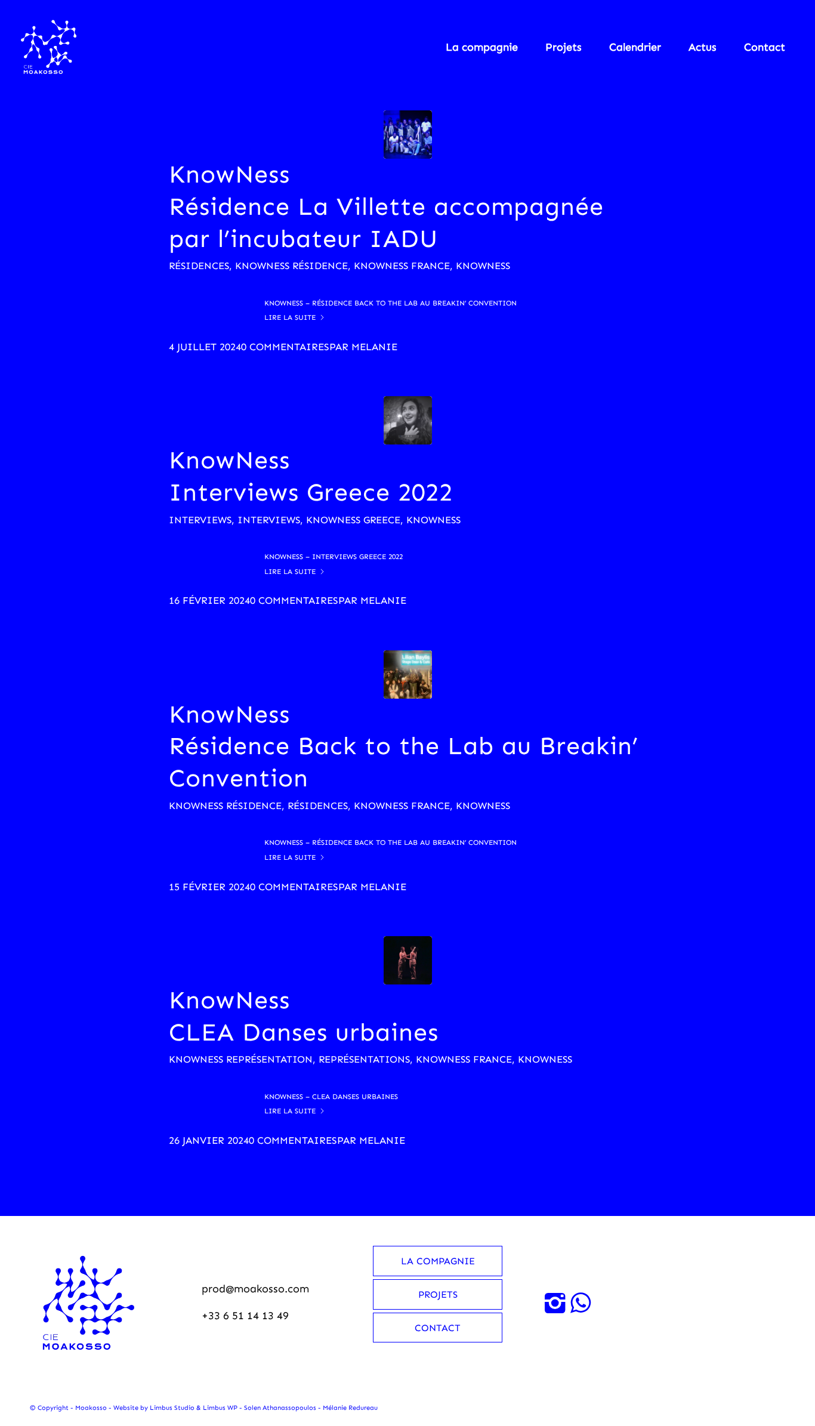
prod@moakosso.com (255, 1288)
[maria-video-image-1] (408, 420)
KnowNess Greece (353, 520)
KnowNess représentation (241, 1059)
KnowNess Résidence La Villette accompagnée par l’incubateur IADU (386, 206)
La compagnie (438, 1261)
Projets (438, 1294)
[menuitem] (482, 47)
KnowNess (483, 265)
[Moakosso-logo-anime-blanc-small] (47, 47)
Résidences (199, 265)
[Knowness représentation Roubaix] (408, 960)
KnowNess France (402, 265)
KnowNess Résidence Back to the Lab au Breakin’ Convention (403, 746)
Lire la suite (290, 317)
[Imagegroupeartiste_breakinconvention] (408, 674)
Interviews (200, 520)
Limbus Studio (172, 1408)
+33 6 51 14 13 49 (245, 1315)
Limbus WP (220, 1408)
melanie (374, 347)
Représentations (364, 1059)
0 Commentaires (285, 347)
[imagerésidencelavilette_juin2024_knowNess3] (408, 134)
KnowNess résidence (291, 265)
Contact (438, 1328)
